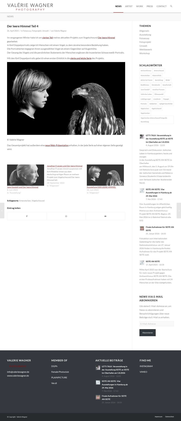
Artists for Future (146, 80)
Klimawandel (159, 94)
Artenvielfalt (156, 75)
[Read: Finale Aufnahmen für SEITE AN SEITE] (142, 228)
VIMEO (143, 371)
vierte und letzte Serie (80, 58)
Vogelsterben (145, 113)
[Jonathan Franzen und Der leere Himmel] (67, 175)
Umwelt (45, 31)
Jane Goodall (145, 89)
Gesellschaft (167, 85)
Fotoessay (27, 31)
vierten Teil (47, 37)
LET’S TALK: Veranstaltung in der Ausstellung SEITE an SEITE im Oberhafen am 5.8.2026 (159, 138)
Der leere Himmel (106, 37)
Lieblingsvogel (146, 99)
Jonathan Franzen (158, 89)
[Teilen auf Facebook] (27, 216)
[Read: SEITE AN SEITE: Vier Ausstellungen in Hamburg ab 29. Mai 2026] (142, 190)
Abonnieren (147, 332)
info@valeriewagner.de (18, 371)
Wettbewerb (145, 49)
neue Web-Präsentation (57, 145)
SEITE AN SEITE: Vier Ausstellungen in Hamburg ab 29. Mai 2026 (159, 192)
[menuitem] (118, 6)
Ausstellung (145, 34)
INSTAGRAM (146, 366)
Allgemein (144, 30)
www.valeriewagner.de (18, 375)
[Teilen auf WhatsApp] (66, 216)
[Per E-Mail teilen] (105, 216)
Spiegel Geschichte (165, 104)
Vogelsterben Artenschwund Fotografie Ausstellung (154, 120)
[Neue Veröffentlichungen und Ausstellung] (2, 210)
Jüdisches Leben (146, 94)
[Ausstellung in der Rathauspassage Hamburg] (179, 210)
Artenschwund (159, 71)
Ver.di (54, 383)
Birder (168, 80)
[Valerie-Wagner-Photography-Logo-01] (30, 6)
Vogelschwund (38, 200)
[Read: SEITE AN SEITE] (142, 262)
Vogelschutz (145, 108)
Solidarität (153, 104)
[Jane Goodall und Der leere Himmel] (25, 175)
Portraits (144, 104)
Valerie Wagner (60, 31)
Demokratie (156, 85)
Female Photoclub (60, 371)
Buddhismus (145, 85)
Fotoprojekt (36, 31)
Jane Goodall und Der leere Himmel (22, 187)
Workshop (144, 53)
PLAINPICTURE (59, 377)
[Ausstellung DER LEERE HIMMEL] (105, 175)
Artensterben (25, 200)
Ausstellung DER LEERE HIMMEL (101, 187)
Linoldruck (157, 99)
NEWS (10, 16)
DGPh (54, 366)
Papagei (166, 99)
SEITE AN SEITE (153, 261)
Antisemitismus (146, 71)
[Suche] (171, 6)
